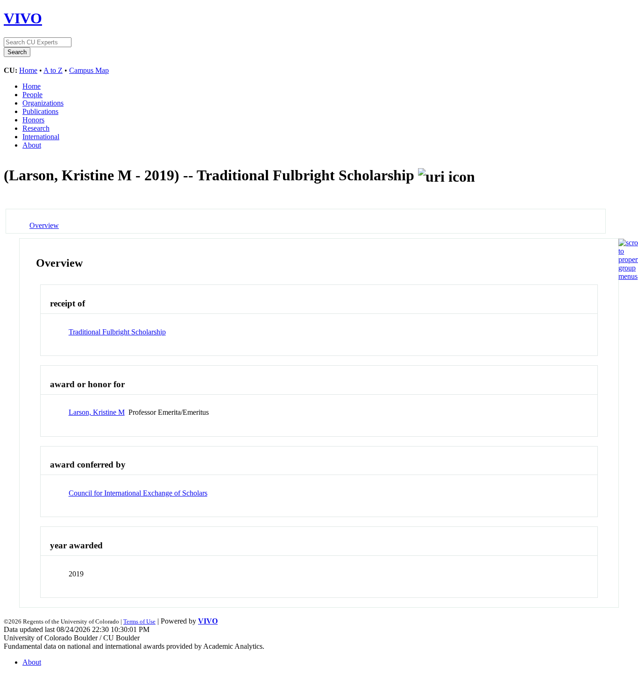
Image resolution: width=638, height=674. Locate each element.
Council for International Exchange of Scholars (138, 493)
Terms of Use (139, 621)
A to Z (53, 70)
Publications (40, 111)
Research (36, 128)
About (31, 145)
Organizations (43, 103)
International (40, 137)
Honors (33, 120)
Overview (44, 225)
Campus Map (89, 70)
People (32, 95)
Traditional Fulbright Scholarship (117, 332)
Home (28, 70)
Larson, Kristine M (97, 412)
